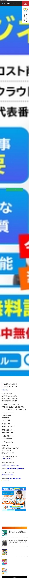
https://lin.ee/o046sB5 (8, 474)
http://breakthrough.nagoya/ (15, 468)
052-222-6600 (7, 459)
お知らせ (14, 189)
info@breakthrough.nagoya (10, 465)
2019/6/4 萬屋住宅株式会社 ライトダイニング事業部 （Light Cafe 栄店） (18, 542)
